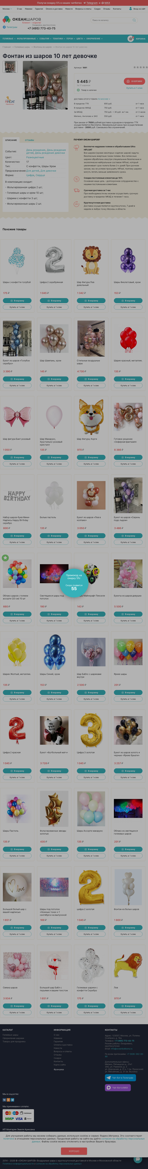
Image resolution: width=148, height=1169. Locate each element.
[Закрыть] (87, 570)
